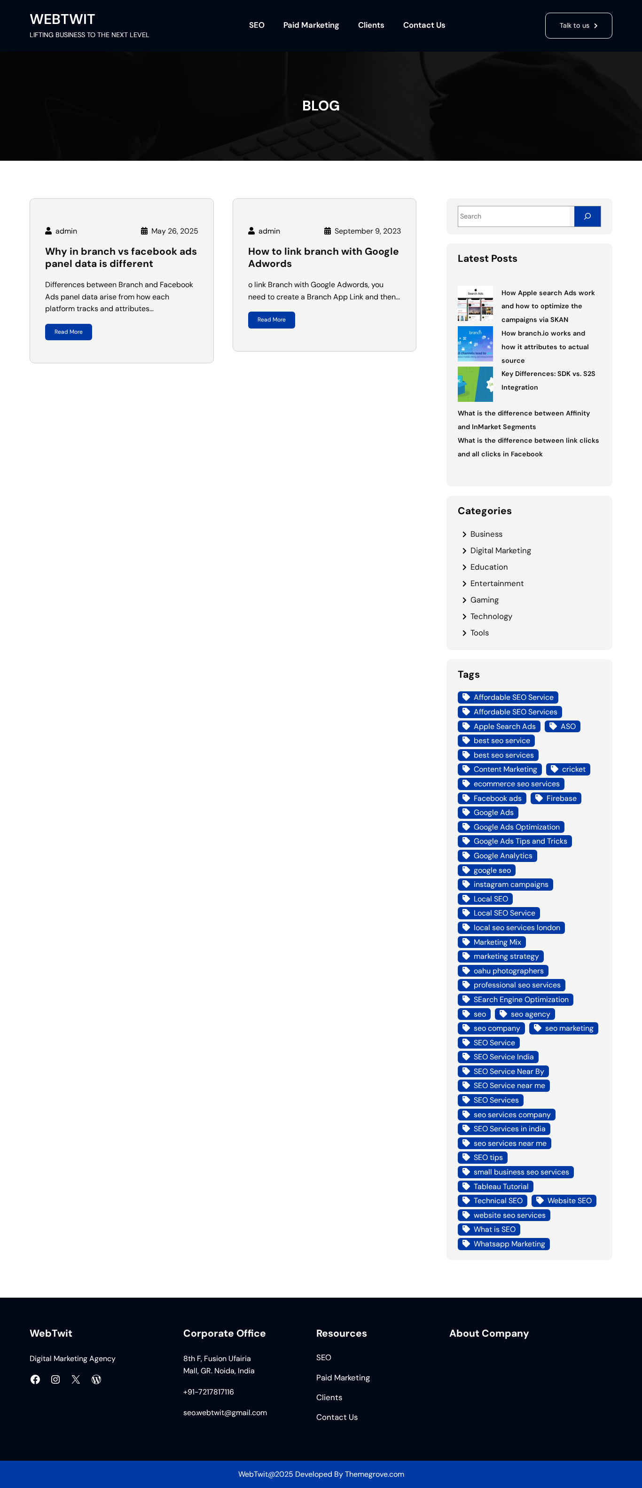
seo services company (512, 1115)
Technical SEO (498, 1201)
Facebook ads (498, 798)
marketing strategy (506, 956)
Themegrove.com (374, 1474)
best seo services (504, 755)
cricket (574, 769)
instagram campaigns (511, 884)
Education (489, 567)
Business (486, 534)
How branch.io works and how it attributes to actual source (545, 347)
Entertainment (497, 583)
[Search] (587, 216)
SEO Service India (504, 1057)
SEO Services (496, 1100)
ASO (568, 726)
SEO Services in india (510, 1129)
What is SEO (495, 1229)
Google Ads (494, 812)
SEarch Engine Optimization (521, 999)
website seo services (510, 1215)
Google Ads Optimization (517, 827)
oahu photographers (509, 971)
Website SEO (570, 1201)
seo (480, 1014)
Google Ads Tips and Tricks (520, 841)
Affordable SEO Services (515, 712)
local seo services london (517, 927)
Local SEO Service (504, 913)
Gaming (484, 600)
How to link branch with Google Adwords (323, 257)
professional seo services (517, 985)
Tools (479, 632)
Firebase (562, 798)
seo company (497, 1028)
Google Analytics (503, 856)
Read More (69, 332)
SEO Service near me (509, 1085)
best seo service (502, 740)
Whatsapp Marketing (509, 1244)
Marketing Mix (497, 942)
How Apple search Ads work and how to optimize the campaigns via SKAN (548, 306)
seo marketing (569, 1028)
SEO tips (488, 1157)
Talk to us (574, 25)
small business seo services (521, 1172)
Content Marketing (505, 769)
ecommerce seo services (517, 784)
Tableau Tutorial (501, 1186)
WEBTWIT (62, 19)
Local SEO (491, 899)
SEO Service (494, 1043)
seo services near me (510, 1143)
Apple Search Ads (505, 726)
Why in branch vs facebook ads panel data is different (121, 257)
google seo (492, 870)
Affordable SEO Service (514, 697)
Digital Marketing (500, 550)
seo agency (530, 1014)
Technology (491, 616)
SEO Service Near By (509, 1071)
